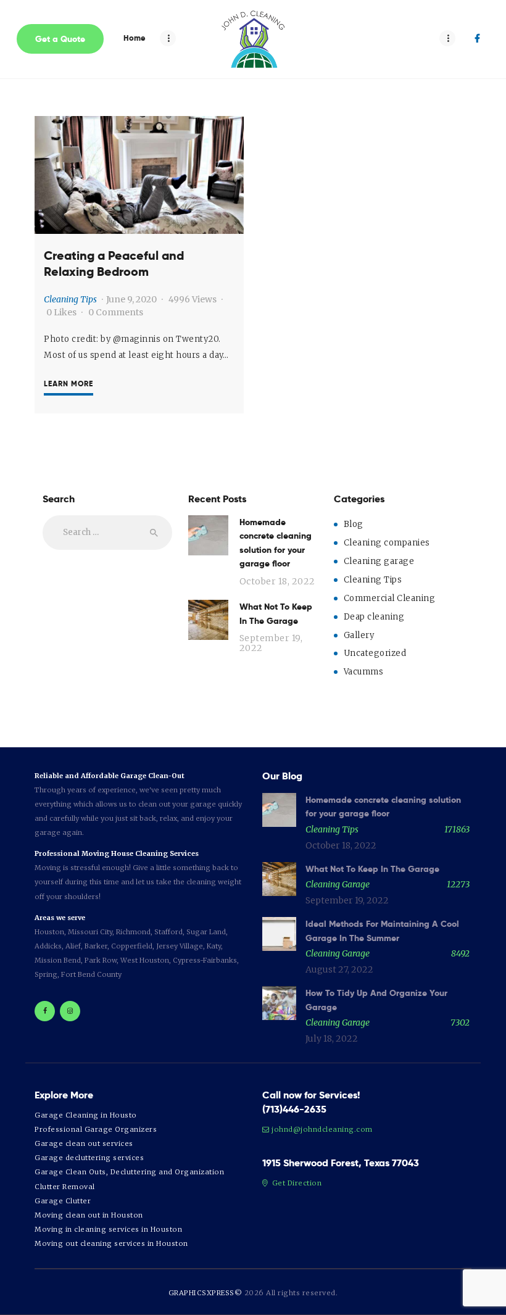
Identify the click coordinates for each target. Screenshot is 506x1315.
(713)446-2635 (294, 1109)
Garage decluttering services (89, 1157)
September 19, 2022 (271, 643)
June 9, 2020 (131, 299)
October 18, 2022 (277, 581)
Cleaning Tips (70, 299)
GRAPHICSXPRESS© (205, 1292)
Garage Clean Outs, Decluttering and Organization (129, 1172)
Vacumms (364, 671)
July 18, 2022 (331, 1038)
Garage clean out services (84, 1143)
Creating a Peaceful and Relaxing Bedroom (114, 264)
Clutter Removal (65, 1186)
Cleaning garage (379, 561)
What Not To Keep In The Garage (275, 613)
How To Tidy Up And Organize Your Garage (376, 999)
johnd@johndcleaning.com (322, 1129)
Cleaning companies (387, 542)
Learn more (68, 383)
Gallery (359, 635)
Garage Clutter (63, 1201)
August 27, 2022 (339, 969)
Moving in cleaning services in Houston (108, 1229)
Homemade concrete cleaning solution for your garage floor (275, 542)
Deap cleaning (374, 617)
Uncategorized (375, 653)
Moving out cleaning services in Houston (111, 1243)
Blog (353, 524)
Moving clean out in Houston (89, 1215)
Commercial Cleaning (390, 598)
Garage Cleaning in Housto (86, 1115)
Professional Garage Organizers (96, 1129)
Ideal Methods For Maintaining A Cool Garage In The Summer (382, 930)
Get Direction (295, 1183)
